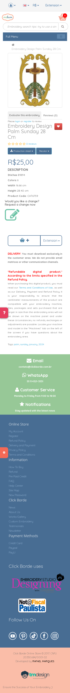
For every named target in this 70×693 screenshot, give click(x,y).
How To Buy (16, 467)
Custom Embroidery (21, 521)
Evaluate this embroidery (24, 115)
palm (16, 344)
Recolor (43, 150)
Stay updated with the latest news (35, 410)
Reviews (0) (50, 115)
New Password (17, 495)
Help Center (16, 485)
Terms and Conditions (22, 454)
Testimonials (16, 526)
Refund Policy (17, 440)
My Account (16, 431)
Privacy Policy (17, 450)
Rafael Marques (43, 661)
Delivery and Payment (22, 445)
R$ (35, 5)
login (17, 121)
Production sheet (22, 150)
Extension (52, 5)
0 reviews (31, 143)
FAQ (11, 481)
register (28, 121)
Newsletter (15, 530)
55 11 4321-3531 (35, 381)
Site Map (14, 490)
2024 (41, 344)
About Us (14, 512)
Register (13, 436)
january (33, 344)
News (12, 507)
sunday (24, 344)
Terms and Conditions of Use (36, 287)
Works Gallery (17, 516)
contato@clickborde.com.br (35, 366)
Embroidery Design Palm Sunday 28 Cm (36, 49)
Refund (13, 471)
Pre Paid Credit (17, 476)
